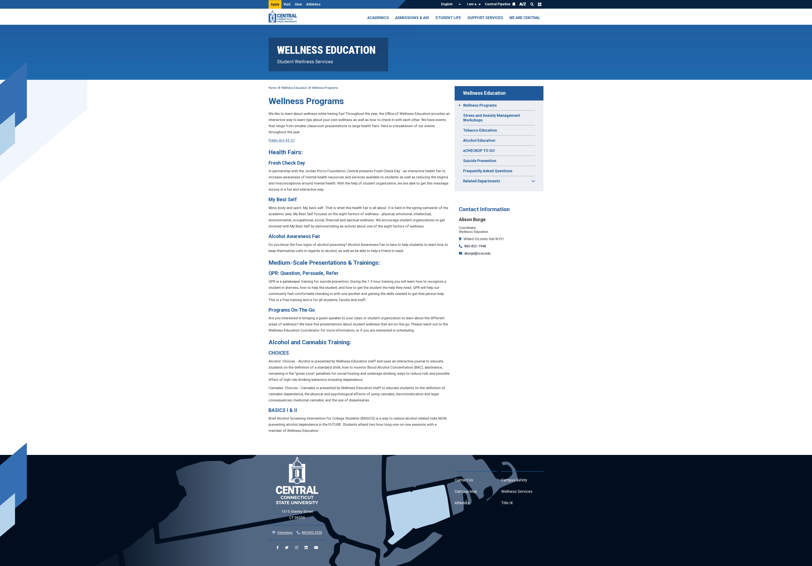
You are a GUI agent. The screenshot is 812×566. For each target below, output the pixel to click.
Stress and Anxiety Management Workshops (491, 117)
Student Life (448, 17)
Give (298, 4)
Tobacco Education (480, 130)
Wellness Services (516, 491)
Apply (275, 4)
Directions (284, 533)
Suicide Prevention (479, 160)
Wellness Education (484, 93)
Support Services (485, 17)
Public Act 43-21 (282, 140)
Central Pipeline (497, 4)
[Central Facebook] (277, 548)
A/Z (522, 4)
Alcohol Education (479, 140)
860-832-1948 (475, 246)
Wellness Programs (480, 105)
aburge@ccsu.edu (477, 253)
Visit (287, 4)
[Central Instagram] (296, 548)
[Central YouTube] (316, 548)
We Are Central (524, 17)
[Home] (284, 16)
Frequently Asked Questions (487, 171)
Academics (378, 17)
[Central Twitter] (287, 548)
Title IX (507, 503)
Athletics (313, 4)
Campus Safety (514, 480)
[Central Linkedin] (306, 548)
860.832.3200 (312, 533)
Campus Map (466, 491)
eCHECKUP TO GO (479, 150)
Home (273, 88)
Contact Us (464, 480)
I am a (471, 4)
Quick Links (539, 4)
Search (532, 4)
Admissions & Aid (412, 17)
